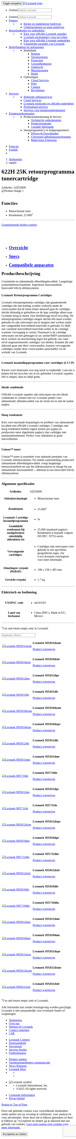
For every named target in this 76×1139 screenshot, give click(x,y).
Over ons (14, 1023)
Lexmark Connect (19, 1039)
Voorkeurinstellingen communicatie (29, 1062)
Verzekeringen (39, 57)
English (13, 149)
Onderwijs (37, 67)
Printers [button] (13, 20)
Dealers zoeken (18, 1059)
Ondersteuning (17, 1053)
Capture (35, 87)
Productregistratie (41, 123)
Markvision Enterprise (44, 140)
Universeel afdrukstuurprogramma (51, 136)
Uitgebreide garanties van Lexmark (44, 43)
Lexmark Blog (17, 1069)
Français (14, 146)
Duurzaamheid (17, 1043)
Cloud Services (40, 80)
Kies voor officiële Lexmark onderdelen (47, 40)
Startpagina (15, 159)
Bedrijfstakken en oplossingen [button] (26, 47)
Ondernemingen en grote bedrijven (44, 27)
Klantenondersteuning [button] (21, 113)
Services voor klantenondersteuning (44, 110)
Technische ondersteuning (46, 120)
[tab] (42, 247)
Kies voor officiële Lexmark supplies (45, 33)
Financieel (37, 60)
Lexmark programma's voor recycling (45, 37)
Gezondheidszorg (41, 63)
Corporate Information (22, 1095)
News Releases (18, 1065)
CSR (12, 1033)
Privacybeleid (17, 1098)
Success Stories (18, 1049)
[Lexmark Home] (32, 3)
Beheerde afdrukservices (38, 96)
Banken (35, 53)
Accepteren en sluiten (14, 1134)
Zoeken (13, 10)
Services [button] (14, 93)
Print (34, 83)
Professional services (36, 106)
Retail (34, 73)
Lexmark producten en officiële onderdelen (49, 103)
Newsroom (15, 1046)
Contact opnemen (19, 1030)
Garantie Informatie (42, 126)
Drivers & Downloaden (44, 133)
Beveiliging (37, 90)
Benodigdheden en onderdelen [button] (26, 30)
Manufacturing (39, 70)
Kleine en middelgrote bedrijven (42, 23)
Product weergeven (44, 649)
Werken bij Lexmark (21, 1026)
